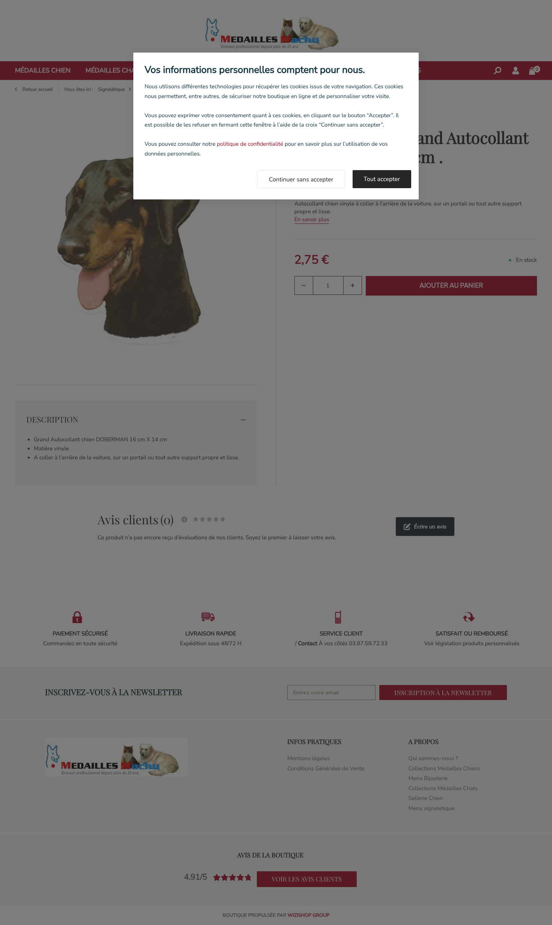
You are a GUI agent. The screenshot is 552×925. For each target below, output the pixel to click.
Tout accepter (382, 179)
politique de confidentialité (250, 144)
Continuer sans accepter (301, 179)
